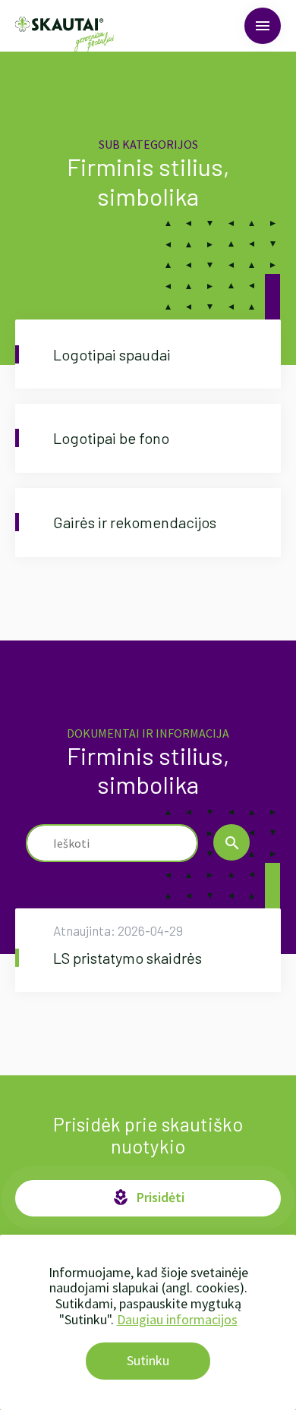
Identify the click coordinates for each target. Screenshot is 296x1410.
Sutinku (148, 1360)
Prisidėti (148, 1197)
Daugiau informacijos (177, 1319)
